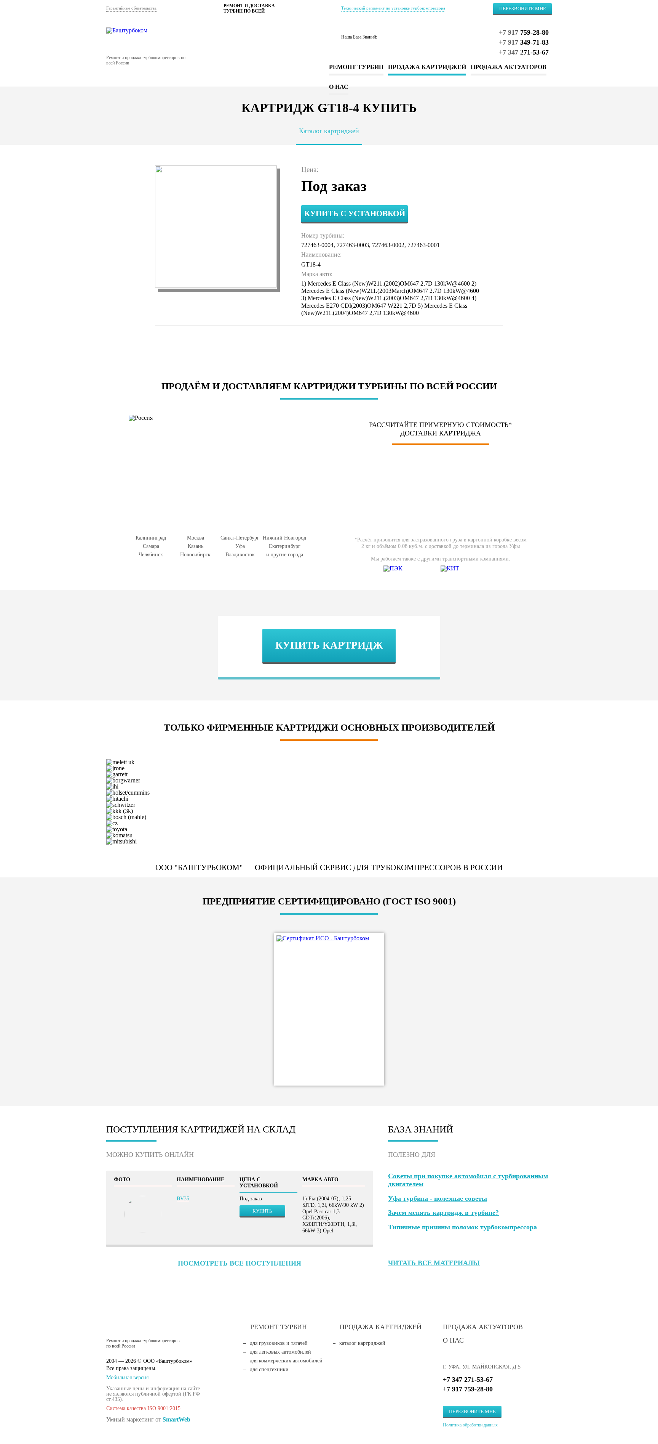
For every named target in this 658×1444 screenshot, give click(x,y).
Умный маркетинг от (148, 1419)
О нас (338, 87)
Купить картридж (329, 645)
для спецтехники (269, 1369)
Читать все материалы (434, 1263)
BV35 (183, 1198)
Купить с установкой (354, 213)
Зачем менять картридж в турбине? (443, 1212)
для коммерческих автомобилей (286, 1361)
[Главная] (163, 30)
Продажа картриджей (427, 67)
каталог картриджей (362, 1343)
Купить (262, 1211)
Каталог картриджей (329, 131)
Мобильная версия (127, 1377)
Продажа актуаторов (508, 67)
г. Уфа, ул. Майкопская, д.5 (482, 1367)
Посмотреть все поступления (239, 1263)
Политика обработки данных (470, 1425)
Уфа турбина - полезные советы (437, 1198)
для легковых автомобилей (280, 1352)
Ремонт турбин (356, 67)
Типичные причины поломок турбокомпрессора (462, 1227)
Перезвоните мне (522, 8)
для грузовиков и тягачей (279, 1343)
